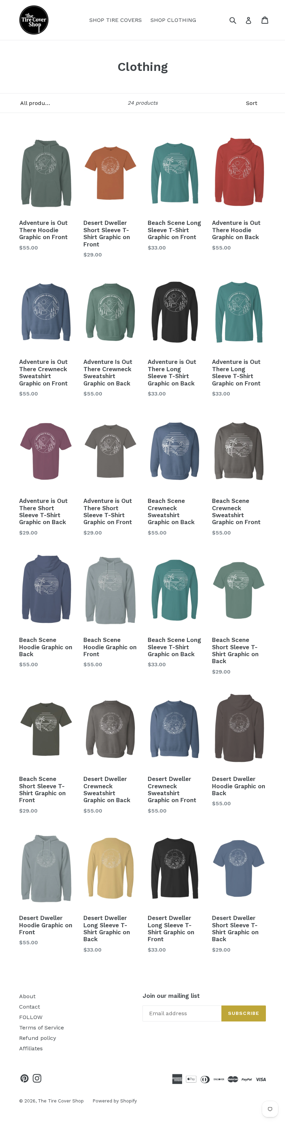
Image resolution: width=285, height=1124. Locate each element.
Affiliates (31, 1048)
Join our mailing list (171, 995)
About (27, 996)
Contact (29, 1006)
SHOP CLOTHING (173, 20)
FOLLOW (30, 1017)
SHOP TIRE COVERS (115, 20)
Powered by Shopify (114, 1100)
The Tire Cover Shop (61, 1100)
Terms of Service (41, 1027)
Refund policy (37, 1038)
